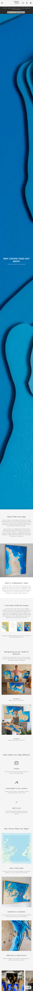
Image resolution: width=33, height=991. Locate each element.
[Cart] (30, 2)
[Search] (23, 2)
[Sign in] (26, 2)
